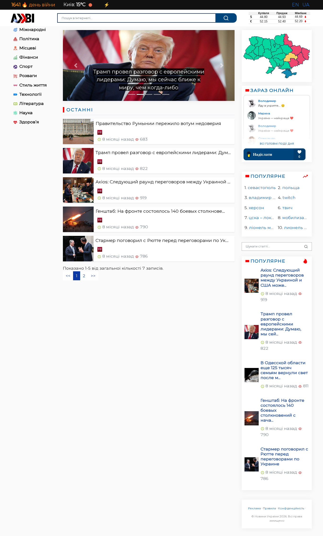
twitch (288, 197)
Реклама (254, 508)
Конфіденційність (291, 508)
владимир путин (267, 197)
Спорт (25, 66)
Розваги (27, 75)
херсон (256, 207)
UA (306, 5)
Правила (269, 508)
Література (31, 103)
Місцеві (27, 47)
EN (296, 5)
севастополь (262, 187)
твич (287, 207)
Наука (25, 112)
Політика (28, 38)
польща (290, 187)
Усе (22, 19)
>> (93, 275)
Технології (30, 94)
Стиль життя (32, 84)
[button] (76, 65)
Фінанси (28, 57)
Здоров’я (28, 121)
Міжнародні (32, 29)
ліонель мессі (264, 227)
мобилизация (297, 217)
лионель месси (300, 227)
